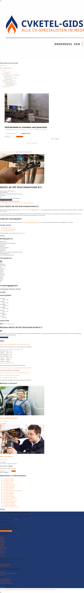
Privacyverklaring (17, 589)
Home (3, 70)
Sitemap (10, 589)
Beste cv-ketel (8, 76)
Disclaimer (31, 589)
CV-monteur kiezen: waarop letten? (10, 75)
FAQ (33, 203)
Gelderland (2, 541)
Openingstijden (24, 203)
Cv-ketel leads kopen (5, 564)
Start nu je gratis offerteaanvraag (31, 222)
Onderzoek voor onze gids (6, 583)
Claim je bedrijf (3, 153)
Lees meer (2, 235)
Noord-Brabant (3, 547)
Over (1, 203)
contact (36, 589)
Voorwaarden (24, 589)
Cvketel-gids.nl (3, 589)
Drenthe (2, 537)
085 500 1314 (3, 65)
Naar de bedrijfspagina (31, 143)
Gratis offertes (5, 87)
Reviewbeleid (52, 589)
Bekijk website (12, 289)
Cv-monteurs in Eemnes (9, 152)
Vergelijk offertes (20, 136)
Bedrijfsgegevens (7, 203)
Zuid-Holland (3, 552)
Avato (16, 519)
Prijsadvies (2, 587)
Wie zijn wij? (7, 72)
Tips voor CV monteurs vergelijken (8, 573)
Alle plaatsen (3, 556)
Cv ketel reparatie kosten (11, 84)
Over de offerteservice (5, 580)
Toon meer (2, 509)
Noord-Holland (3, 549)
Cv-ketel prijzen (8, 79)
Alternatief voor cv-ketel (10, 78)
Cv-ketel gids (5, 73)
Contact (2, 575)
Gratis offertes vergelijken (6, 200)
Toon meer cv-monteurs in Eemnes (8, 463)
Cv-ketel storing (8, 82)
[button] (15, 344)
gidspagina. (23, 233)
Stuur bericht (18, 289)
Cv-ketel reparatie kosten (8, 230)
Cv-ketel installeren (9, 85)
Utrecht (39, 210)
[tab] (42, 344)
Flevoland (2, 538)
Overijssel (2, 544)
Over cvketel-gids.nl (4, 579)
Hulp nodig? (3, 572)
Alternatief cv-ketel (6, 228)
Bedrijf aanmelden (4, 566)
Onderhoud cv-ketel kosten (9, 81)
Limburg (2, 546)
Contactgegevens (15, 203)
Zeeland (2, 553)
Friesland (2, 540)
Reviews (30, 203)
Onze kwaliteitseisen (5, 582)
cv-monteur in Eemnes (24, 210)
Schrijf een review (4, 337)
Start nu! (13, 471)
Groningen (2, 543)
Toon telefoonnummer (4, 289)
